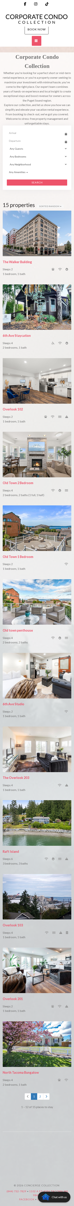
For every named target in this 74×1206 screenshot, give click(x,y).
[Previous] (28, 1096)
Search (37, 182)
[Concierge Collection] (37, 19)
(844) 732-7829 (16, 1191)
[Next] (46, 1096)
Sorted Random (49, 206)
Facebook (26, 1199)
